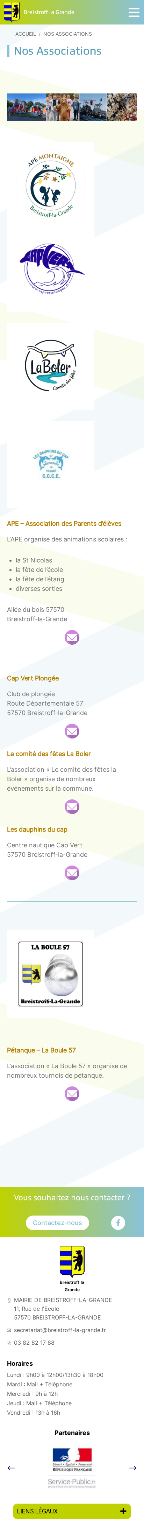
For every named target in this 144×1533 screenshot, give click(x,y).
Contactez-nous (57, 1222)
